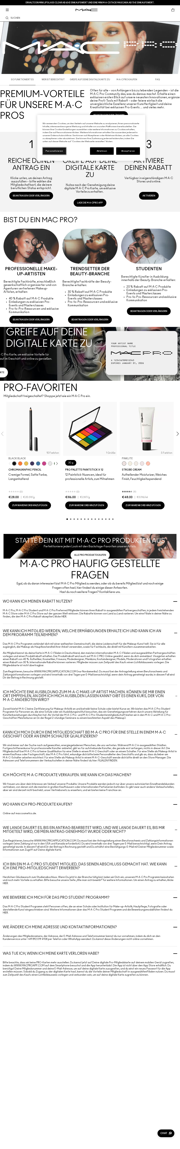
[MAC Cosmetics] (86, 10)
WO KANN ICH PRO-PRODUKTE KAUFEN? (37, 804)
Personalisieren (54, 151)
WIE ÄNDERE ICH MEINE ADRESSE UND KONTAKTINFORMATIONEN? (60, 927)
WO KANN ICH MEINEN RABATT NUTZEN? (37, 601)
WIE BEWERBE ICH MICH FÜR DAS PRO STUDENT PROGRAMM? (56, 897)
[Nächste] (56, 463)
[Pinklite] (124, 463)
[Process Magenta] (44, 463)
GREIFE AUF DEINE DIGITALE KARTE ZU (90, 80)
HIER (63, 616)
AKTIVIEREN (149, 196)
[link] (31, 170)
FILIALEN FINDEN (107, 760)
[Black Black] (14, 463)
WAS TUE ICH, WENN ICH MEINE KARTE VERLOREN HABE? (51, 953)
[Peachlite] (148, 463)
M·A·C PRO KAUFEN (127, 80)
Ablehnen (102, 151)
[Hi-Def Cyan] (38, 463)
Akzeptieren (128, 151)
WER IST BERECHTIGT (53, 80)
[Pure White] (50, 463)
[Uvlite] (142, 463)
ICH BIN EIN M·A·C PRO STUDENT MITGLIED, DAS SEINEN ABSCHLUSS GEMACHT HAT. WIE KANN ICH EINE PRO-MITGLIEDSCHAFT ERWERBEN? (85, 866)
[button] (166, 1133)
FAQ (157, 80)
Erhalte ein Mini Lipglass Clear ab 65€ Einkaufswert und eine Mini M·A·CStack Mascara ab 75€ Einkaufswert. (90, 3)
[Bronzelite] (136, 463)
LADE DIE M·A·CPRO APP (90, 203)
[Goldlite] (130, 463)
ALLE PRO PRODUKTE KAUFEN (90, 555)
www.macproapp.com (29, 965)
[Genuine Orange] (20, 463)
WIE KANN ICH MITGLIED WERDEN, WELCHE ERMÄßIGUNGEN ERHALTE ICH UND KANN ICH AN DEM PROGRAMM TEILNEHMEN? (82, 633)
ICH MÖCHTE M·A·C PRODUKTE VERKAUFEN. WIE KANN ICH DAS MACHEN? (67, 775)
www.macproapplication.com (55, 671)
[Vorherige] (10, 463)
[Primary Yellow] (26, 463)
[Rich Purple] (32, 463)
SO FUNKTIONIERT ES (22, 80)
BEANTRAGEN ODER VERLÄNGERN (31, 196)
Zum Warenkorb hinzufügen (29, 505)
